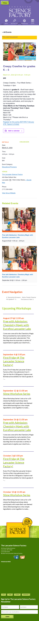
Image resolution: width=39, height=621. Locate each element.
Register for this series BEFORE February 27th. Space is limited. (18, 123)
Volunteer (17, 594)
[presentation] (18, 220)
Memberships (26, 594)
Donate (10, 594)
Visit (4, 594)
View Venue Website (8, 193)
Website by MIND (6, 561)
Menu (5, 3)
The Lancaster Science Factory (12, 174)
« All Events (6, 32)
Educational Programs (9, 167)
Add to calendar (14, 131)
